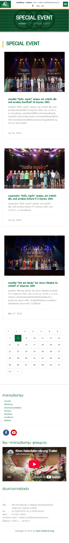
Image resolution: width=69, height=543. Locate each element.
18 (42, 345)
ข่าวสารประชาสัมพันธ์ (12, 407)
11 (42, 338)
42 (10, 371)
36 (18, 365)
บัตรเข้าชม (8, 414)
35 (10, 365)
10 (34, 338)
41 (59, 365)
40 (51, 365)
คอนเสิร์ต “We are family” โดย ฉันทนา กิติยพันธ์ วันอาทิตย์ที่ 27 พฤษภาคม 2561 (33, 284)
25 (42, 351)
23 (26, 351)
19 (51, 345)
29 (18, 358)
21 (10, 351)
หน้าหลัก (22, 23)
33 (51, 358)
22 (18, 351)
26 (51, 351)
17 (34, 345)
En (43, 6)
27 (59, 351)
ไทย (38, 6)
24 (34, 351)
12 (51, 338)
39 (42, 365)
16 (26, 345)
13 (59, 338)
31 (34, 358)
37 (26, 365)
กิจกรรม (7, 411)
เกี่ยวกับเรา (8, 404)
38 (34, 365)
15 (18, 345)
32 (42, 358)
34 (59, 358)
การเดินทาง (8, 417)
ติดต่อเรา (7, 420)
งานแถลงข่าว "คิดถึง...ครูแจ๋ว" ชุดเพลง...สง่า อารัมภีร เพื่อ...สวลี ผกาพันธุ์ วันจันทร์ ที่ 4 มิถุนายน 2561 (32, 197)
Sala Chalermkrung (45, 531)
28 (10, 358)
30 (26, 358)
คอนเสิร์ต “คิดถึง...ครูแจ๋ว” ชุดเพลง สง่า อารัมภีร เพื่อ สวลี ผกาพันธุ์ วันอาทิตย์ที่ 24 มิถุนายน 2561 (32, 101)
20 (59, 345)
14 (10, 345)
